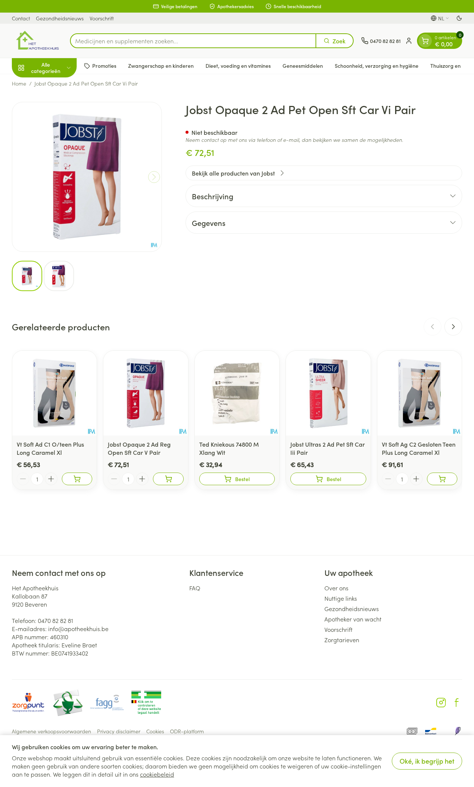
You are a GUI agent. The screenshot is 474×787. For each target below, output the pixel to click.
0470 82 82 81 (55, 620)
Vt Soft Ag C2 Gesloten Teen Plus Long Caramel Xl (418, 448)
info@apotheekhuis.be (78, 628)
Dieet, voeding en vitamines (238, 65)
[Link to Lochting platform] (457, 731)
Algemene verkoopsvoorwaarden (51, 731)
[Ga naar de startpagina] (37, 41)
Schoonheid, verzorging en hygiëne (376, 65)
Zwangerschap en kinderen (161, 65)
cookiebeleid (157, 774)
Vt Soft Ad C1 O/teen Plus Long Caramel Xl (50, 448)
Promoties (104, 65)
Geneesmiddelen (303, 65)
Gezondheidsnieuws (60, 18)
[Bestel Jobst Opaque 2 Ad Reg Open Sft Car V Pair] (168, 479)
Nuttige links (340, 598)
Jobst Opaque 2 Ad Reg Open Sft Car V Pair (139, 448)
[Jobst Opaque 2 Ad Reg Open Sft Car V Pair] (145, 393)
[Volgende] (154, 177)
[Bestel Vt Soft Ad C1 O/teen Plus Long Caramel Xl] (77, 479)
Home (19, 83)
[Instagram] (441, 702)
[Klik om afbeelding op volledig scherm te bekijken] (86, 176)
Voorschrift (102, 18)
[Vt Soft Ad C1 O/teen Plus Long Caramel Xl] (54, 393)
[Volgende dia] (453, 327)
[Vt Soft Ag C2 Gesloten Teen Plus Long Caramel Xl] (419, 393)
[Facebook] (456, 702)
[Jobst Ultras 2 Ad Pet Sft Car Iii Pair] (328, 393)
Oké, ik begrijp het (427, 761)
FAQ (194, 588)
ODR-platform (187, 731)
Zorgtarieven (341, 640)
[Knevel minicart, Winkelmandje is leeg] (425, 40)
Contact (21, 18)
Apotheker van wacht (352, 619)
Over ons (336, 588)
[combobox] (193, 40)
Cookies (155, 731)
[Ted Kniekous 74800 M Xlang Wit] (237, 393)
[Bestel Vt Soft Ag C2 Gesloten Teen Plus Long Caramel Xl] (442, 479)
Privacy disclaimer (118, 731)
